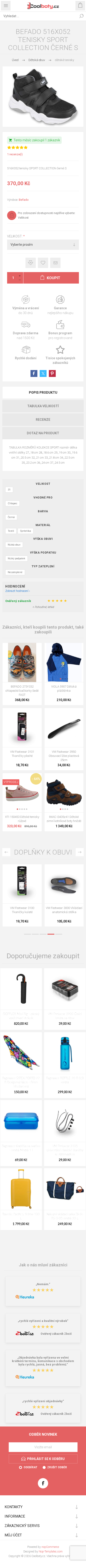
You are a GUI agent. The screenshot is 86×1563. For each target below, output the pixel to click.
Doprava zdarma (26, 330)
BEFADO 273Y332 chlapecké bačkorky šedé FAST (22, 691)
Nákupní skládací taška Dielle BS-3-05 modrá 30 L (65, 1216)
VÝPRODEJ (11, 782)
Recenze (43, 419)
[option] (22, 896)
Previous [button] (6, 852)
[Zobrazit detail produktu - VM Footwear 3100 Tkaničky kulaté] (22, 883)
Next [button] (80, 852)
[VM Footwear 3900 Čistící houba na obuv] (65, 989)
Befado (24, 199)
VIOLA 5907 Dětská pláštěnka (64, 688)
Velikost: (15, 236)
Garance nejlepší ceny (30, 263)
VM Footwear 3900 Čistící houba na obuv (65, 1016)
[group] (22, 662)
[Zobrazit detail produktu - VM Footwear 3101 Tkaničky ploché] (22, 727)
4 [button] (50, 934)
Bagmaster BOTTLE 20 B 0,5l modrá (65, 1080)
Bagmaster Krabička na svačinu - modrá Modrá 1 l (21, 1148)
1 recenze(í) (15, 154)
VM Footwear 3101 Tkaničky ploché (22, 754)
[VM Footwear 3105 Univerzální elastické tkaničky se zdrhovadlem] (65, 1121)
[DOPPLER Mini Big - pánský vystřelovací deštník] (21, 989)
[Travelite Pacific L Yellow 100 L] (21, 1189)
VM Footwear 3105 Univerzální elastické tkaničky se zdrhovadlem (65, 1150)
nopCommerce (50, 1547)
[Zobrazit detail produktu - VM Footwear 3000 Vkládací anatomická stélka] (64, 883)
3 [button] (43, 934)
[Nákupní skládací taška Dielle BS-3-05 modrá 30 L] (65, 1189)
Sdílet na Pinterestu (52, 373)
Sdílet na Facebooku (34, 373)
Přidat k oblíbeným (43, 263)
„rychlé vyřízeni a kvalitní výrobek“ (43, 1321)
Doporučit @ (55, 263)
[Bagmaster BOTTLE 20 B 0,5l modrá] (65, 1053)
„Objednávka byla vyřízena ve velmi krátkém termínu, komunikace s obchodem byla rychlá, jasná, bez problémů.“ (43, 1361)
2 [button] (35, 934)
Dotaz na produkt (43, 433)
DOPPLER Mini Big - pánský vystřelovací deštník (21, 1016)
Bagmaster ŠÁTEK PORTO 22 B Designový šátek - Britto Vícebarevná (21, 1082)
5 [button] (58, 934)
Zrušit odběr (57, 1467)
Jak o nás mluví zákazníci (43, 1264)
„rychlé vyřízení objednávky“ (43, 1401)
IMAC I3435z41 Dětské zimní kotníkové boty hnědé (64, 819)
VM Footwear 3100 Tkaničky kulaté (22, 910)
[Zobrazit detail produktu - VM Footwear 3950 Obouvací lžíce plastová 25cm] (64, 727)
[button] (21, 679)
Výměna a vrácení (26, 305)
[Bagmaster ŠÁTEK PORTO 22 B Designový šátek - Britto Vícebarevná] (21, 1053)
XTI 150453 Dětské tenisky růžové (22, 819)
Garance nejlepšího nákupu (60, 305)
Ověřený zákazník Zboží (56, 1333)
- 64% (36, 779)
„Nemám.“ (43, 1284)
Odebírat (30, 1467)
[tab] (43, 392)
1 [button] (27, 934)
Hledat (81, 16)
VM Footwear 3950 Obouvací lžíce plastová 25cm (64, 756)
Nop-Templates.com (51, 1551)
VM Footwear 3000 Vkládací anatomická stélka (64, 910)
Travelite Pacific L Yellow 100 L (21, 1216)
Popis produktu (43, 392)
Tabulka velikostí (43, 406)
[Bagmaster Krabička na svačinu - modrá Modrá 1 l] (21, 1121)
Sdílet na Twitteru (43, 373)
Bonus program (60, 330)
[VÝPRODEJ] (11, 776)
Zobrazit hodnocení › (17, 591)
